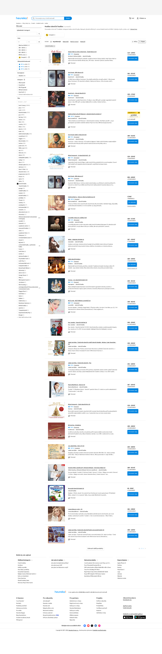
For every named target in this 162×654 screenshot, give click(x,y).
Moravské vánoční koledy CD (76, 488)
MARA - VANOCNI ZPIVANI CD (76, 239)
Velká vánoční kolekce (74, 259)
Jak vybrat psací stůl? (56, 565)
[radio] (17, 64)
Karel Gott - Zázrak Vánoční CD (77, 93)
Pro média (18, 610)
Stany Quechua (22, 578)
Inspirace (98, 610)
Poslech (33, 23)
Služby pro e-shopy (75, 606)
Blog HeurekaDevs (21, 615)
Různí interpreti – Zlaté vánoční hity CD (79, 404)
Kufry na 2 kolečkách (23, 576)
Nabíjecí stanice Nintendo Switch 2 (27, 574)
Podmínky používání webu (99, 630)
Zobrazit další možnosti (25, 94)
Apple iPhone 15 (121, 563)
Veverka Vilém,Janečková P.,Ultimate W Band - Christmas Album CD (86, 468)
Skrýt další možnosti (24, 317)
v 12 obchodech (131, 511)
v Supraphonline (131, 261)
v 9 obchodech (131, 96)
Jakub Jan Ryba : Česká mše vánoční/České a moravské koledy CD (86, 530)
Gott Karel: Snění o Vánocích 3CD (77, 135)
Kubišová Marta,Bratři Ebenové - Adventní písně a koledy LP (84, 114)
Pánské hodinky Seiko (23, 580)
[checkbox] (17, 45)
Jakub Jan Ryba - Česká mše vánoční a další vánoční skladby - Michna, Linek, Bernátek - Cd (92, 343)
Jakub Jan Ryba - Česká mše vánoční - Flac (79, 363)
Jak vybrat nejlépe (57, 560)
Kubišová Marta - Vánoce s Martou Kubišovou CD (81, 197)
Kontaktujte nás (127, 600)
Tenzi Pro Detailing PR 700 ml (91, 570)
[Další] (145, 549)
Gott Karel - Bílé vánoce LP (75, 176)
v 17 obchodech (131, 345)
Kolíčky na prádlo (22, 567)
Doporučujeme (122, 560)
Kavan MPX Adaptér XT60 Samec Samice (94, 574)
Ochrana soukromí (47, 613)
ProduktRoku (99, 606)
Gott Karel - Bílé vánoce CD (75, 72)
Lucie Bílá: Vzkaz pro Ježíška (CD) (77, 218)
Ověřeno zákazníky (101, 601)
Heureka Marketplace (75, 608)
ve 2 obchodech (131, 324)
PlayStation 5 (120, 570)
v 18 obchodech (131, 283)
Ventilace (20, 565)
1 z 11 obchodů (131, 119)
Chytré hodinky (22, 563)
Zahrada (119, 574)
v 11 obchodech (131, 469)
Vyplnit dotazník (127, 608)
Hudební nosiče (39, 23)
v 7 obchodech (131, 241)
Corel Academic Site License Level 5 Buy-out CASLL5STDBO (97, 563)
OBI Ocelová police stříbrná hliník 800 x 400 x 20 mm (97, 567)
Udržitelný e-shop (101, 613)
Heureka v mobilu (47, 603)
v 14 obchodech (131, 366)
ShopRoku (99, 603)
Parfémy (119, 565)
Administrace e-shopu (75, 601)
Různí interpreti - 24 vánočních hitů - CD (79, 155)
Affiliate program (74, 615)
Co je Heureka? (20, 601)
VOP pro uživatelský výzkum (50, 618)
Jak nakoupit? (46, 601)
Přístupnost (19, 620)
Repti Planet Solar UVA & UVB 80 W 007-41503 (96, 572)
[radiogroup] (29, 66)
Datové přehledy (74, 613)
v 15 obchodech (131, 137)
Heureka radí (46, 606)
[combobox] (47, 18)
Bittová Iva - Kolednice (74, 425)
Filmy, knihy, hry (26, 23)
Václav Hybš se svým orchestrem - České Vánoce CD (82, 52)
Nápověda (72, 620)
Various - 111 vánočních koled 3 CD (77, 280)
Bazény (119, 567)
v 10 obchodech (131, 54)
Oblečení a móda (121, 578)
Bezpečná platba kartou (49, 615)
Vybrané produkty (90, 560)
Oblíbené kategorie (24, 560)
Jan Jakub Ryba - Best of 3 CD (76, 446)
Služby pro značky (74, 610)
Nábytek (119, 576)
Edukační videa (73, 618)
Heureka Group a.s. (73, 630)
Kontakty (18, 603)
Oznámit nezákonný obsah (23, 618)
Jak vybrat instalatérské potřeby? (60, 563)
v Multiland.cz (130, 198)
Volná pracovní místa (21, 608)
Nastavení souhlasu (48, 610)
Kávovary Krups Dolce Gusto (25, 583)
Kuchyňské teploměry (23, 572)
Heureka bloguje (20, 613)
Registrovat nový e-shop (76, 603)
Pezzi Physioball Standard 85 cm (92, 565)
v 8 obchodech (131, 386)
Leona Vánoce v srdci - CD (75, 509)
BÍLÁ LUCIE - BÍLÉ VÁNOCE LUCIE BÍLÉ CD (79, 301)
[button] (27, 33)
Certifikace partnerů (101, 608)
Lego (118, 572)
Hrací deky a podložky (23, 570)
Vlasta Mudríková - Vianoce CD (76, 385)
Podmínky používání (21, 606)
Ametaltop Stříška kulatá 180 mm (92, 576)
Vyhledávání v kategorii (23, 30)
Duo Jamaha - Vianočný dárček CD (77, 322)
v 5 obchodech (131, 490)
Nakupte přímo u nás (48, 608)
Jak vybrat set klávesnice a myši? (59, 567)
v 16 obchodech (131, 75)
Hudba (46, 23)
